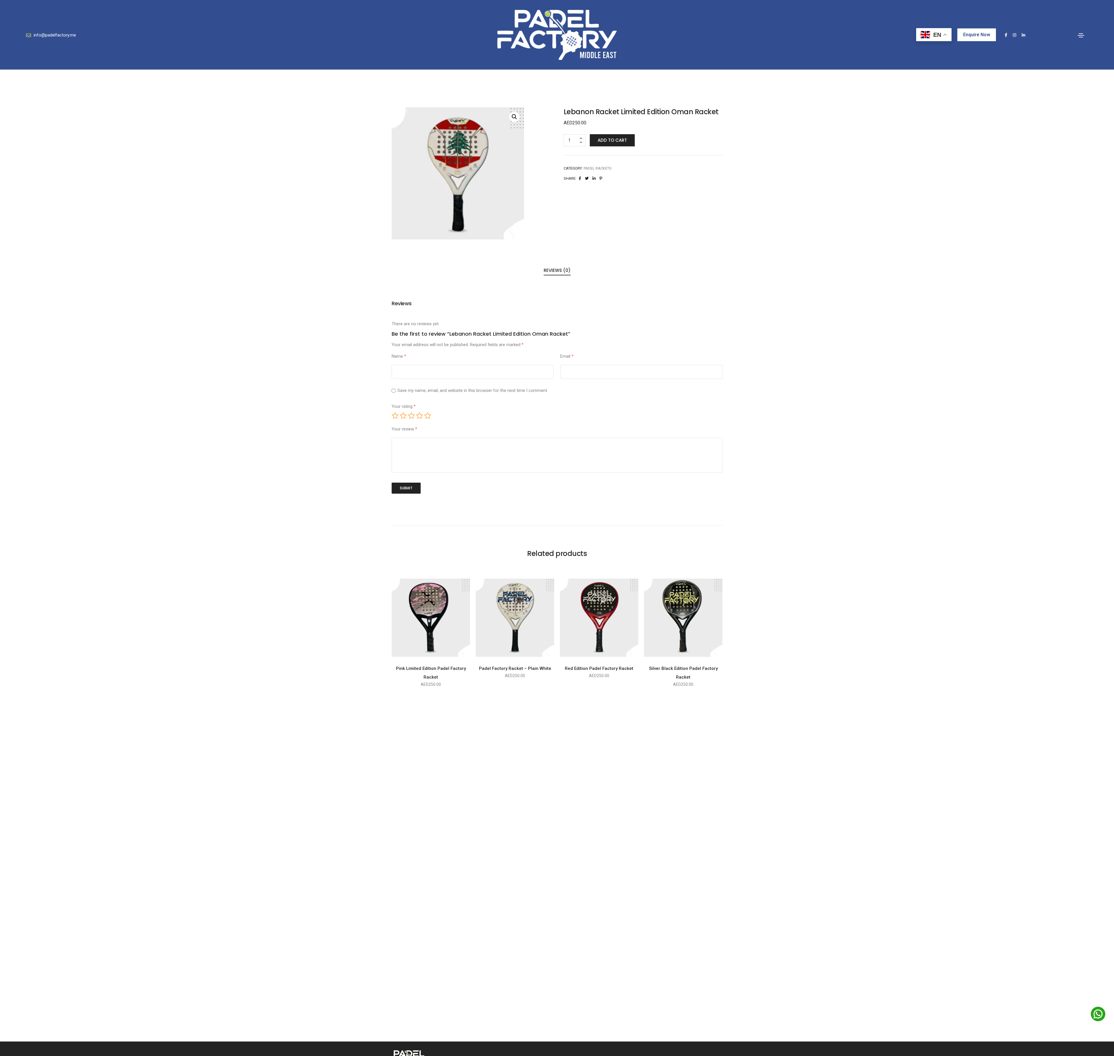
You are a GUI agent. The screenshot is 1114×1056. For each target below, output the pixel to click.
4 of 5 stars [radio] (419, 415)
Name (399, 356)
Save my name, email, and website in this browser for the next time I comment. (472, 390)
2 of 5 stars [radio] (403, 415)
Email (567, 356)
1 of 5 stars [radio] (395, 415)
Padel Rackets (598, 168)
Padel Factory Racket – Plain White (515, 668)
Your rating (404, 406)
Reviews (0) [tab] (557, 270)
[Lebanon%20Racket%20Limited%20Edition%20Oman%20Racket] (580, 178)
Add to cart (612, 140)
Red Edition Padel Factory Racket (599, 668)
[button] (514, 117)
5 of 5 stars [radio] (427, 415)
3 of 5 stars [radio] (411, 415)
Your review (404, 429)
